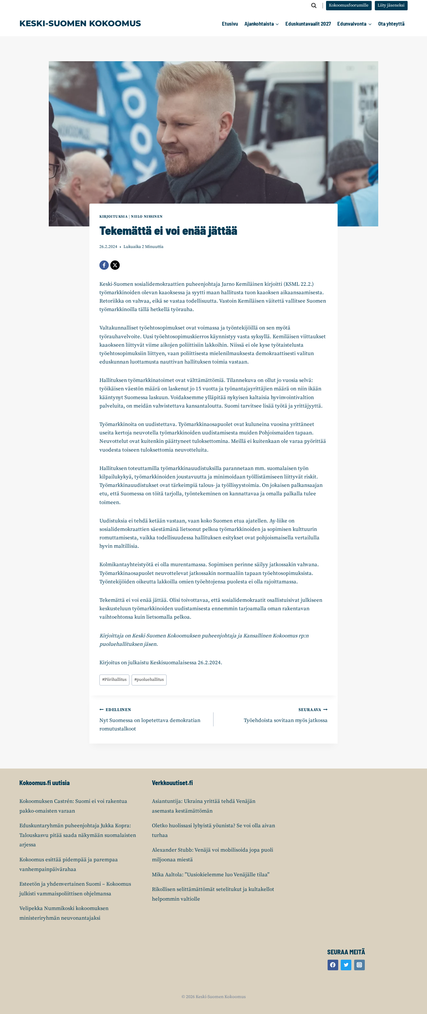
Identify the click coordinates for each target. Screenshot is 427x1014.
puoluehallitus (149, 679)
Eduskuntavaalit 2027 (308, 23)
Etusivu (230, 23)
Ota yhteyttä (391, 23)
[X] (115, 265)
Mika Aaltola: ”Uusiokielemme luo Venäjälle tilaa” (210, 874)
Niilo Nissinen (147, 216)
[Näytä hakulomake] (313, 5)
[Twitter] (346, 965)
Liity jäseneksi (391, 5)
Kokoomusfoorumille (349, 5)
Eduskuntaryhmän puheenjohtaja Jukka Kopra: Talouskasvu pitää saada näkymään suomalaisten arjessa (77, 835)
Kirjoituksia (113, 216)
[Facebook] (104, 265)
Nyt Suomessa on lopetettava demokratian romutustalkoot (149, 720)
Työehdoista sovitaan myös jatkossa (286, 715)
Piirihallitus (114, 679)
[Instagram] (359, 965)
